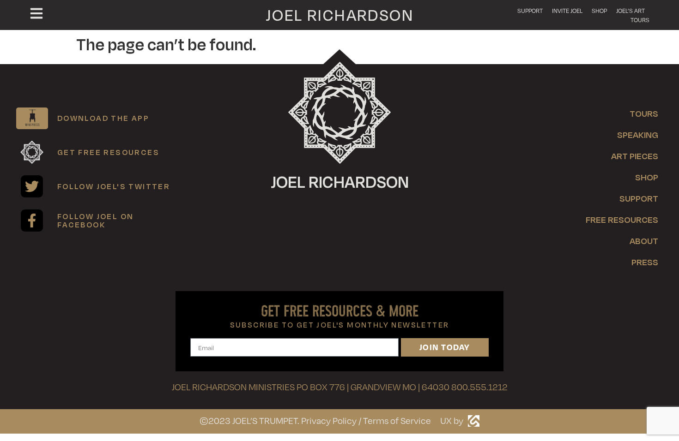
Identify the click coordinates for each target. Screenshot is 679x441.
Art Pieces (634, 155)
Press (644, 262)
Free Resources (622, 219)
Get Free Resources (108, 152)
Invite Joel (567, 10)
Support (530, 10)
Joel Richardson (339, 14)
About (644, 240)
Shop (599, 10)
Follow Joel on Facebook (95, 220)
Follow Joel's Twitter (113, 186)
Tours (639, 20)
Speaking (637, 134)
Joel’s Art (630, 10)
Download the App (103, 118)
